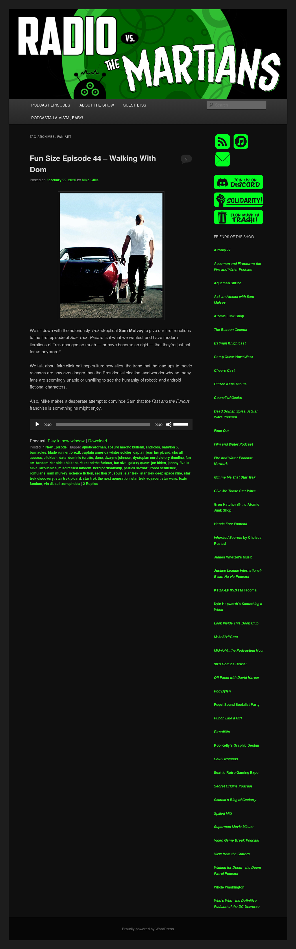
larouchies (48, 467)
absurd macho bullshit (126, 447)
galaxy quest (138, 462)
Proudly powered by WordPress (148, 928)
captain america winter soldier (107, 452)
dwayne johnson (118, 457)
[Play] (37, 424)
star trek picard (68, 478)
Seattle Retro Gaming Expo (236, 772)
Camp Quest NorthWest (233, 356)
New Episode (56, 447)
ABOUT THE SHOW (96, 105)
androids (153, 447)
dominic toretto (80, 457)
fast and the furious (96, 462)
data (62, 457)
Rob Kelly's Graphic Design (236, 745)
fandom (42, 462)
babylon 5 (170, 447)
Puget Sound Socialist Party (237, 704)
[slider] (181, 424)
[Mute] (169, 424)
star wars (169, 478)
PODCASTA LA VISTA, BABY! (57, 117)
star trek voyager (145, 478)
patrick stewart (136, 467)
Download (97, 440)
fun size (120, 462)
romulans (37, 473)
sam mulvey (57, 473)
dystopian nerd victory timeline (158, 457)
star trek (131, 473)
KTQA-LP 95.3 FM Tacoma (235, 590)
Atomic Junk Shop (229, 315)
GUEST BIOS (134, 105)
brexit (75, 452)
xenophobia (70, 483)
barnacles (38, 452)
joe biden (158, 462)
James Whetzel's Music (233, 557)
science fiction (81, 473)
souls (118, 473)
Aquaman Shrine (227, 282)
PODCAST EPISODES (50, 105)
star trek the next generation (106, 478)
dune (99, 457)
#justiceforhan (94, 447)
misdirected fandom (74, 467)
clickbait (51, 457)
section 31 (103, 473)
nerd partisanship (107, 467)
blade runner (58, 452)
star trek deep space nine (161, 473)
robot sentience (163, 467)
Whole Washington (229, 887)
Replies (90, 483)
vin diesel (52, 483)
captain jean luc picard (151, 452)
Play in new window (66, 440)
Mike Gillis (90, 179)
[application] (111, 424)
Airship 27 (222, 249)
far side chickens (64, 462)
